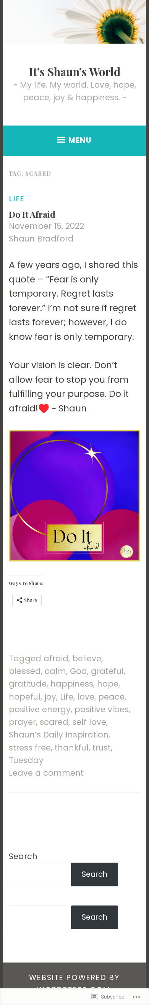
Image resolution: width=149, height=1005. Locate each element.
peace (111, 696)
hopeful (24, 696)
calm (55, 671)
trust (101, 747)
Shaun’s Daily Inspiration (59, 734)
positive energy (40, 709)
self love (89, 722)
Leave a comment (46, 772)
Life (16, 198)
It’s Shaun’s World (74, 71)
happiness (71, 683)
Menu (80, 140)
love (85, 696)
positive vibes (101, 709)
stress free (30, 747)
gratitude (28, 683)
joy (50, 696)
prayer (22, 722)
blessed (25, 671)
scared (54, 722)
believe (86, 658)
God (78, 671)
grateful (107, 671)
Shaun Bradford (41, 238)
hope (107, 683)
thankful (72, 747)
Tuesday (26, 760)
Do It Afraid (32, 214)
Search (23, 856)
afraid (56, 658)
